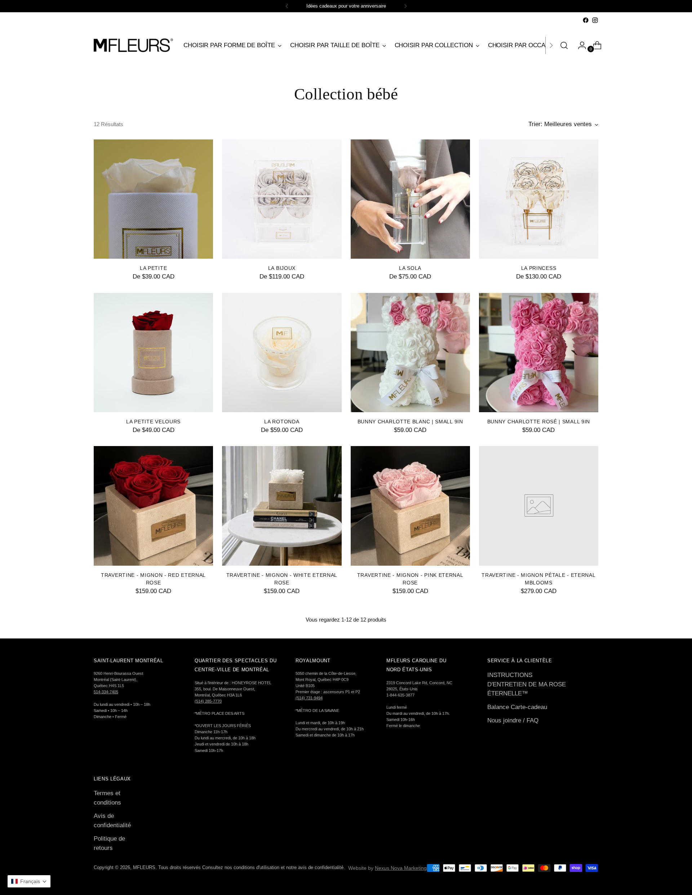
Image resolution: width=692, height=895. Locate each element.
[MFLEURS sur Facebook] (585, 20)
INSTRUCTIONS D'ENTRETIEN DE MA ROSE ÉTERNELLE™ (526, 684)
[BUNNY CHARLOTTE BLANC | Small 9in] (410, 352)
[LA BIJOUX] (281, 199)
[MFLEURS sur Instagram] (595, 20)
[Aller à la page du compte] (579, 45)
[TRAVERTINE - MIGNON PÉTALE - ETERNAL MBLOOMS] (538, 505)
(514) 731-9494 (309, 698)
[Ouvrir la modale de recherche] (564, 45)
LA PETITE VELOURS (153, 421)
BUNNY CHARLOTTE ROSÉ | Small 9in (538, 421)
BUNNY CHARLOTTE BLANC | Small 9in (410, 421)
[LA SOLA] (410, 199)
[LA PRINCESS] (538, 199)
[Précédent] (287, 6)
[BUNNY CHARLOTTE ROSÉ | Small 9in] (538, 352)
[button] (29, 881)
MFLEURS (144, 867)
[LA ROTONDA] (281, 352)
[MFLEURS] (133, 45)
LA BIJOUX (282, 268)
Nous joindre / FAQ (512, 720)
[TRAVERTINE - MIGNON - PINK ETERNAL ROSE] (410, 505)
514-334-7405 (106, 692)
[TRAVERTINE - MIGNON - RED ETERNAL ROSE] (153, 505)
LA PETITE (153, 268)
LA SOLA (410, 268)
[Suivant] (405, 6)
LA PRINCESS (538, 268)
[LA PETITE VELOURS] (153, 352)
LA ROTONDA (281, 421)
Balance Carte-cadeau (517, 707)
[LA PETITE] (153, 199)
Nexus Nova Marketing (401, 868)
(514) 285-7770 (208, 701)
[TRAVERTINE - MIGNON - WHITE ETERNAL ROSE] (281, 505)
